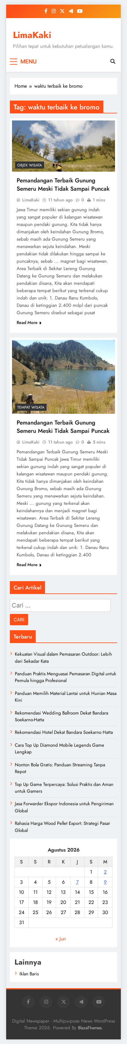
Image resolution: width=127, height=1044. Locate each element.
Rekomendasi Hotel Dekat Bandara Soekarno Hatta (64, 732)
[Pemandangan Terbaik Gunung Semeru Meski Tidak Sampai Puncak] (63, 146)
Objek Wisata (29, 165)
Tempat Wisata (30, 407)
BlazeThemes (90, 1028)
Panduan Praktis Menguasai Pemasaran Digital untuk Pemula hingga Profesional (65, 677)
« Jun (60, 938)
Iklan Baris (29, 973)
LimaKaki (32, 35)
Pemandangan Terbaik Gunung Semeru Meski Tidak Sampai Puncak (63, 184)
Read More (27, 322)
